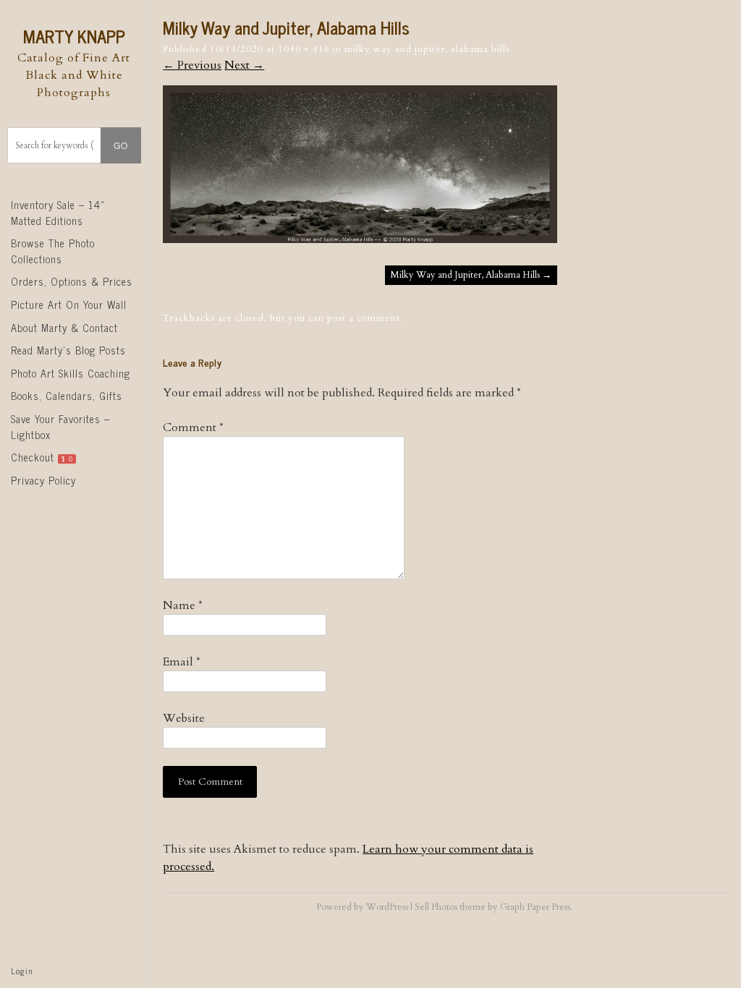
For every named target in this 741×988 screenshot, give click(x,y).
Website (184, 718)
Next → (244, 65)
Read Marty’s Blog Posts (68, 350)
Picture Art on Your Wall (69, 304)
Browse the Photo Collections (53, 251)
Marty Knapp (74, 36)
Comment (193, 427)
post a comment (363, 318)
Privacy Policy (43, 480)
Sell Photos (436, 907)
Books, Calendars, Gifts (66, 395)
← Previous (192, 65)
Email (181, 662)
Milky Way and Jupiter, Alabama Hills (426, 49)
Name (183, 605)
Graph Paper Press (535, 907)
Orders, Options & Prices (71, 281)
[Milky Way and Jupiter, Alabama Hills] (360, 239)
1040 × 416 (304, 49)
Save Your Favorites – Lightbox (60, 426)
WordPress (387, 907)
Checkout (42, 457)
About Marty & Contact (64, 327)
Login (22, 970)
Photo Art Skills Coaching (70, 373)
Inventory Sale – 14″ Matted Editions (58, 212)
